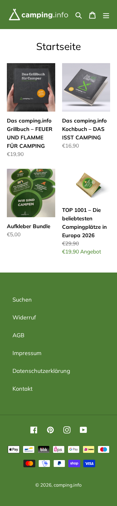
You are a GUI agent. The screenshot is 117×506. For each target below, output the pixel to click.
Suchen (22, 299)
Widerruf (24, 317)
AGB (18, 335)
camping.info (68, 485)
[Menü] (106, 14)
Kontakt (22, 388)
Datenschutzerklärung (41, 370)
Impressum (26, 353)
